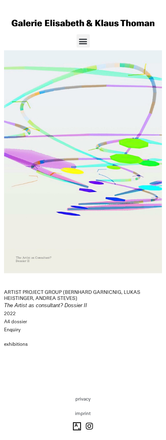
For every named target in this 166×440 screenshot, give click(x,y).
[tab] (16, 344)
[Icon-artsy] (77, 426)
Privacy (83, 399)
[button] (83, 41)
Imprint (83, 413)
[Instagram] (89, 426)
